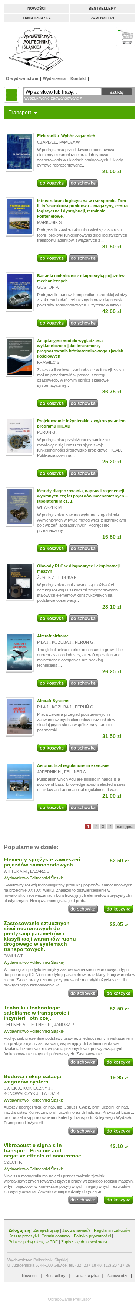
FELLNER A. (75, 772)
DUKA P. (69, 577)
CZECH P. (13, 1162)
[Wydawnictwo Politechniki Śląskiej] (34, 49)
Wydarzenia (54, 78)
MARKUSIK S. (50, 222)
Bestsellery (102, 8)
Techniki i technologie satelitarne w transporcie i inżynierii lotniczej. (36, 1013)
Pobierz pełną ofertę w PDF (33, 1242)
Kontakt (78, 78)
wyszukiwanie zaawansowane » (53, 98)
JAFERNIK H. (49, 772)
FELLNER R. (40, 1024)
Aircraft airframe (53, 636)
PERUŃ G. (47, 432)
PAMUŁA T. (14, 955)
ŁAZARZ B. (40, 871)
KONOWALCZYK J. (22, 1093)
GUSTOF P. (48, 287)
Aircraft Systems (53, 700)
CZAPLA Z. (47, 142)
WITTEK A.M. (16, 871)
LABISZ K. (51, 1093)
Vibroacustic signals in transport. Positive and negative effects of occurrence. (43, 1150)
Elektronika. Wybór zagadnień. (66, 136)
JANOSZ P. (64, 1024)
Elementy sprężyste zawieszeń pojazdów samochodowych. (42, 862)
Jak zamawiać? (76, 1230)
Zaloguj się (19, 1230)
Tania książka (37, 18)
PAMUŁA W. (69, 142)
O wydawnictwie (22, 78)
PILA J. (43, 642)
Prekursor (82, 1299)
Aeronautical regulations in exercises (73, 765)
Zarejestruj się (46, 1230)
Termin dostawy (56, 1236)
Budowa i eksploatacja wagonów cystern (32, 1079)
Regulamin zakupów (112, 1230)
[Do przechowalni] (83, 185)
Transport (20, 112)
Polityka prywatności (92, 1236)
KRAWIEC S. (48, 362)
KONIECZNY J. (37, 1088)
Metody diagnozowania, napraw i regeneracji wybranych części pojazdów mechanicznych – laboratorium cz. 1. (82, 496)
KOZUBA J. (62, 642)
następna (125, 826)
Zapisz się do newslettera (84, 1242)
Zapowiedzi (102, 18)
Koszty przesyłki (24, 1236)
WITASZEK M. (50, 507)
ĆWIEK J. (12, 1088)
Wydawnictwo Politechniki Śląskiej (34, 878)
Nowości (36, 8)
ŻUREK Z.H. (48, 577)
